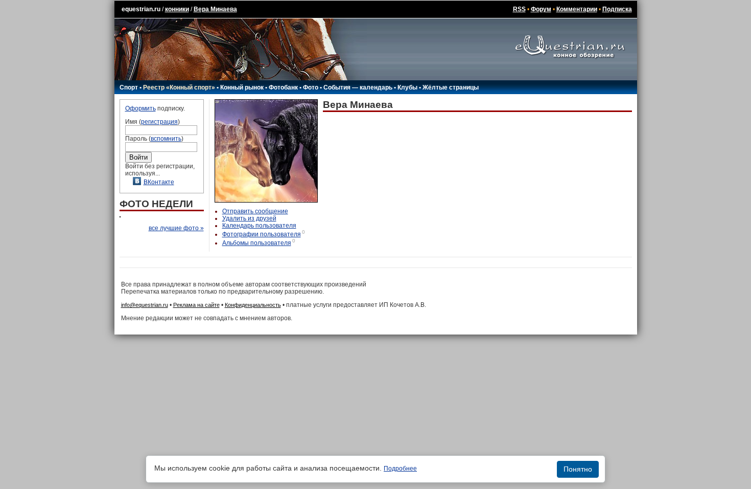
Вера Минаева (215, 9)
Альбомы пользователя (256, 243)
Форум (541, 9)
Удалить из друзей (249, 218)
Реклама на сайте (196, 305)
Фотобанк (283, 87)
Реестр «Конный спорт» (179, 87)
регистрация (159, 121)
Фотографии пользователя (261, 234)
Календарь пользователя (259, 225)
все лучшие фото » (176, 228)
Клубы (407, 87)
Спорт (129, 87)
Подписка (617, 9)
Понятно (578, 469)
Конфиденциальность (253, 305)
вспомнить (166, 138)
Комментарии (576, 9)
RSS (519, 9)
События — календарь (357, 87)
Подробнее (400, 468)
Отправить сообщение (255, 211)
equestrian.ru (141, 9)
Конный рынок (242, 87)
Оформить (140, 108)
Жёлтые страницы (451, 87)
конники (177, 9)
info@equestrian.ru (144, 305)
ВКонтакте (159, 182)
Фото (310, 87)
